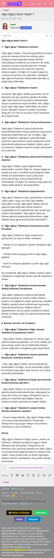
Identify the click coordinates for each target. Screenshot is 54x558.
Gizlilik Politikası (27, 492)
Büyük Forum (26, 503)
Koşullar (14, 492)
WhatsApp (41, 512)
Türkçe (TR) (19, 488)
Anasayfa (6, 495)
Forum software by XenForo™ (24, 501)
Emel (6, 18)
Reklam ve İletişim (19, 512)
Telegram (33, 519)
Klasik (7, 488)
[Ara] (50, 3)
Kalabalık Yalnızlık (9, 503)
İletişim (5, 492)
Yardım (39, 492)
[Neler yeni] (45, 3)
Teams (19, 519)
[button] (3, 3)
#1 (51, 35)
